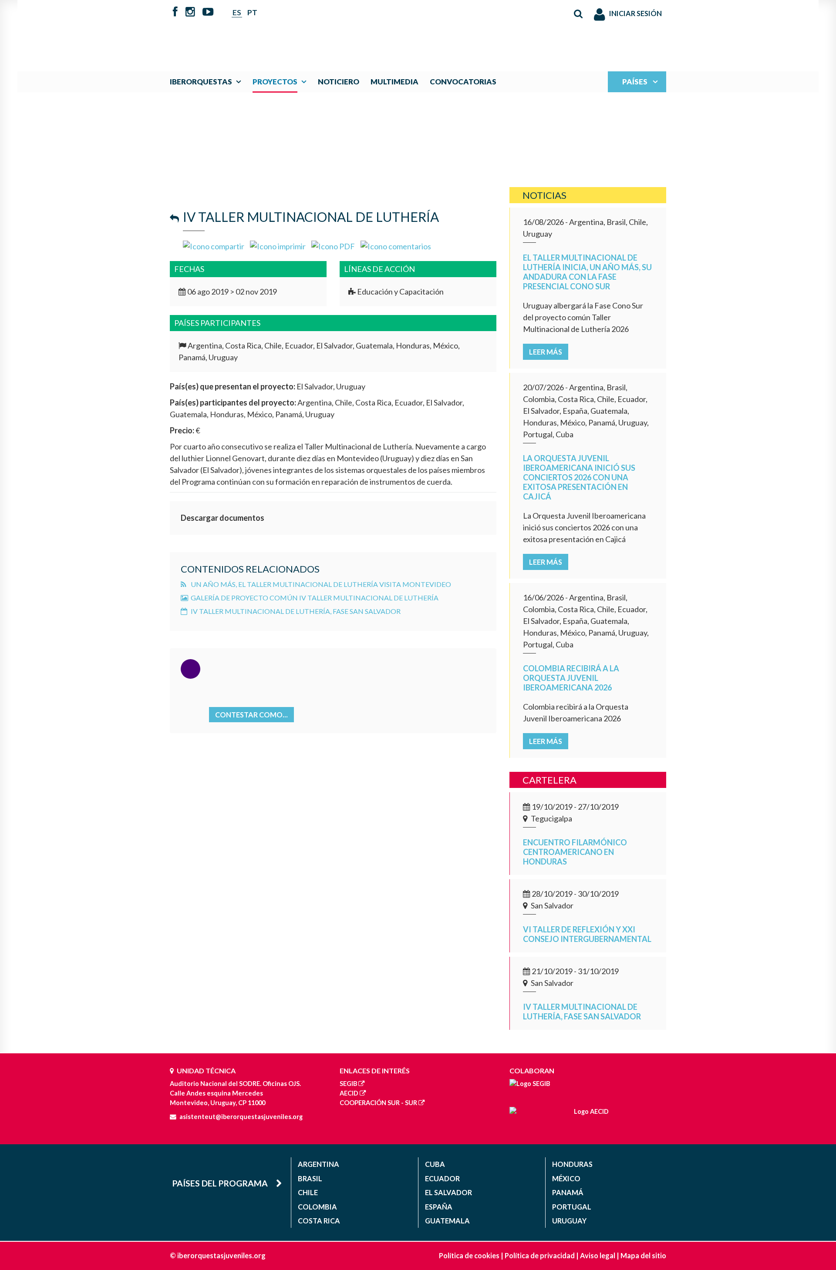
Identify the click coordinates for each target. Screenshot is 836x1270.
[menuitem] (207, 81)
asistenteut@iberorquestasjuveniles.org (241, 1116)
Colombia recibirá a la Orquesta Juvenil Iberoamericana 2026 (571, 677)
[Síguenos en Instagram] (190, 12)
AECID (349, 1093)
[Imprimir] (278, 245)
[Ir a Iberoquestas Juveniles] (397, 31)
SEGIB (348, 1083)
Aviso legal (597, 1255)
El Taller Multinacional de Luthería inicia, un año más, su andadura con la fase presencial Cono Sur (587, 272)
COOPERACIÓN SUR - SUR (378, 1102)
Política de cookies (469, 1255)
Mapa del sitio (643, 1255)
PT (252, 12)
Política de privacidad (540, 1255)
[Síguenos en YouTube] (207, 12)
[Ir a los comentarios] (396, 245)
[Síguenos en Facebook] (175, 12)
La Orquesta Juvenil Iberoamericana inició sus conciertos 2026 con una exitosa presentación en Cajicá (579, 477)
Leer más (545, 352)
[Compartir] (213, 245)
